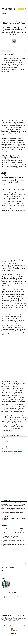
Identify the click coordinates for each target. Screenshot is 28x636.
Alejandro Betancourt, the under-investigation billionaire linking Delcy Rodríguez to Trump (13, 537)
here (21, 451)
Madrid (3, 17)
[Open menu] (2, 9)
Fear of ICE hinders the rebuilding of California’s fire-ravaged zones (12, 513)
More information (4, 448)
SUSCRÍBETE (20, 8)
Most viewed (4, 525)
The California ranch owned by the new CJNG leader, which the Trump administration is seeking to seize (14, 529)
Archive (3, 578)
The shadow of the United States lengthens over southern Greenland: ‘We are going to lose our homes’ (13, 518)
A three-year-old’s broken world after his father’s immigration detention (13, 509)
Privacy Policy (10, 625)
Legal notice (5, 625)
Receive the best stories (7, 567)
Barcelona (8, 17)
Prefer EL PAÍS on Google (8, 54)
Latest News (13, 17)
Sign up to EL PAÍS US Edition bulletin (11, 435)
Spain (3, 14)
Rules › (25, 441)
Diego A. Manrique (14, 45)
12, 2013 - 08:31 (13, 47)
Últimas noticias (5, 500)
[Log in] (25, 9)
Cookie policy (22, 625)
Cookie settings (16, 625)
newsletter (4, 563)
